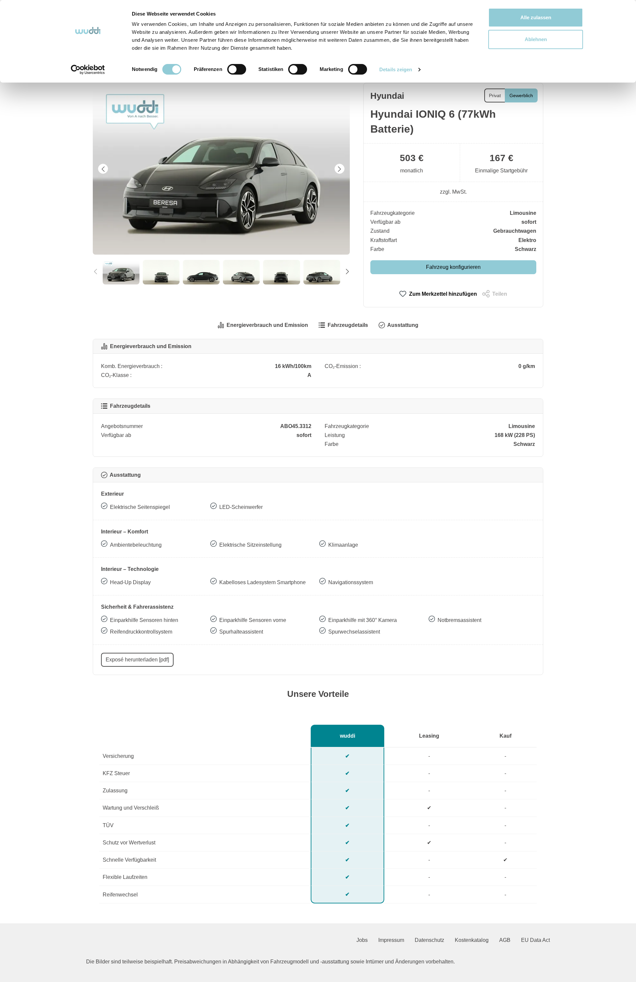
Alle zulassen (535, 17)
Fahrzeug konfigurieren (453, 267)
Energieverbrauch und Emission (267, 325)
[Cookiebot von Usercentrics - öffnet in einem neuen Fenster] (88, 70)
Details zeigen (395, 69)
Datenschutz (429, 940)
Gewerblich (521, 95)
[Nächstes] (339, 169)
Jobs (362, 940)
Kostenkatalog (472, 940)
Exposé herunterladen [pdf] (137, 659)
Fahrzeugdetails (348, 325)
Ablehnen (536, 39)
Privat (495, 95)
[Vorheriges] (103, 169)
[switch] (236, 69)
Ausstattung (402, 325)
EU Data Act (535, 940)
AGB (504, 940)
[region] (221, 183)
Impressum (391, 940)
